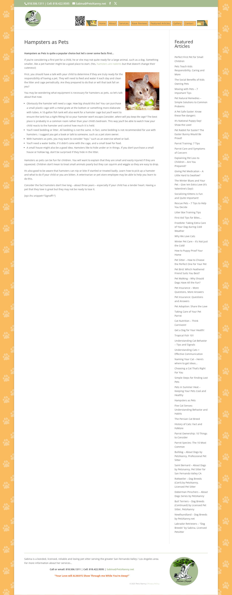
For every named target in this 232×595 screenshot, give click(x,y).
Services (124, 23)
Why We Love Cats (185, 236)
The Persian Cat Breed (187, 418)
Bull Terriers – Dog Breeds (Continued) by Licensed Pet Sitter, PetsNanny (190, 505)
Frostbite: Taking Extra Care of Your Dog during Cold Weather (190, 227)
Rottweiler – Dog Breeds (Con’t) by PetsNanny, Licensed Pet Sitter (188, 482)
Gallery (177, 23)
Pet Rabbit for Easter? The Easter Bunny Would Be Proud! (189, 134)
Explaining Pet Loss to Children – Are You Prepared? (187, 162)
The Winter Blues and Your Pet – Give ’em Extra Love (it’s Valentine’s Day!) (191, 184)
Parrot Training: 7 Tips (187, 143)
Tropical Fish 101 (184, 335)
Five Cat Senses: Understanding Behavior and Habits (191, 409)
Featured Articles (160, 23)
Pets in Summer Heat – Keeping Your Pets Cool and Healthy (190, 391)
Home (102, 23)
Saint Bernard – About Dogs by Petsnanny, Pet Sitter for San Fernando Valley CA (190, 469)
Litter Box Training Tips (188, 212)
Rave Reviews (139, 23)
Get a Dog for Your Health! (189, 330)
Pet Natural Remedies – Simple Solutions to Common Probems (191, 102)
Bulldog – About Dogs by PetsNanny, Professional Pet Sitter (190, 456)
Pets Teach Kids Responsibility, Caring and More (189, 70)
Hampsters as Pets (185, 400)
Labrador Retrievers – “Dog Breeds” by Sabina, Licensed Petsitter (191, 527)
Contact (190, 23)
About (112, 23)
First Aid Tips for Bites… (188, 217)
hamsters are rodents (109, 63)
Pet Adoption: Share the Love (191, 306)
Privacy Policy (153, 584)
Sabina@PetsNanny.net (120, 569)
